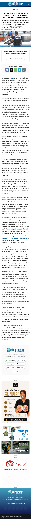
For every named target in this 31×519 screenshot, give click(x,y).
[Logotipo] (15, 4)
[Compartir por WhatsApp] (15, 70)
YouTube (21, 367)
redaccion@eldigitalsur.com (18, 503)
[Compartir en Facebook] (7, 70)
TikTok (16, 371)
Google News (11, 360)
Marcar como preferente (16, 58)
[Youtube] (25, 508)
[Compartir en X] (11, 70)
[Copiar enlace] (24, 70)
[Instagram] (9, 508)
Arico (11, 78)
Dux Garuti (5, 27)
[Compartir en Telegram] (19, 70)
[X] (21, 508)
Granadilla (23, 238)
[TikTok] (17, 508)
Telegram (11, 367)
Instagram (11, 364)
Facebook (22, 360)
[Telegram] (13, 508)
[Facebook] (5, 508)
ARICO (15, 10)
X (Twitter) (21, 364)
